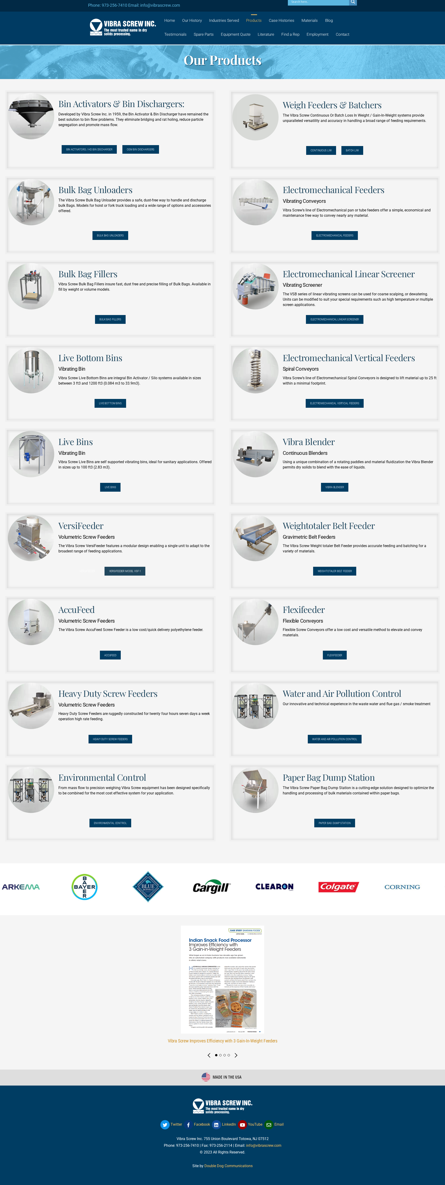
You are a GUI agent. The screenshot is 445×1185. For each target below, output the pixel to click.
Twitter (176, 1124)
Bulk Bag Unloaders (110, 235)
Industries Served (224, 20)
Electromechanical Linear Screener (335, 319)
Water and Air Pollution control (334, 739)
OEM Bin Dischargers (141, 149)
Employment (317, 34)
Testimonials (175, 34)
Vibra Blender (334, 487)
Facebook (201, 1124)
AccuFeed (110, 655)
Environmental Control (110, 823)
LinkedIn (228, 1124)
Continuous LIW (321, 150)
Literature (266, 34)
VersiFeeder (87, 571)
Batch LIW (352, 150)
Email (278, 1124)
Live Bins (110, 487)
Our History (192, 20)
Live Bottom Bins (110, 403)
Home (169, 20)
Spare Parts (204, 34)
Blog (329, 20)
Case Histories (281, 20)
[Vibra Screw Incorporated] (123, 32)
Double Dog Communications (228, 1166)
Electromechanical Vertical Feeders (334, 403)
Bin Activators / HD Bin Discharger (89, 149)
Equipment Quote (236, 34)
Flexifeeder (334, 655)
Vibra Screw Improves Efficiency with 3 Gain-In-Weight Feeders (222, 1041)
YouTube (254, 1124)
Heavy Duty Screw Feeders (110, 739)
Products (254, 20)
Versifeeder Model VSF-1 (125, 571)
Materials (310, 20)
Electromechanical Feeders (334, 235)
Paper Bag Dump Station (334, 823)
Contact (342, 34)
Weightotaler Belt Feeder (335, 571)
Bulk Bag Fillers (110, 319)
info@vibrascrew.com (263, 1145)
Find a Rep (290, 34)
